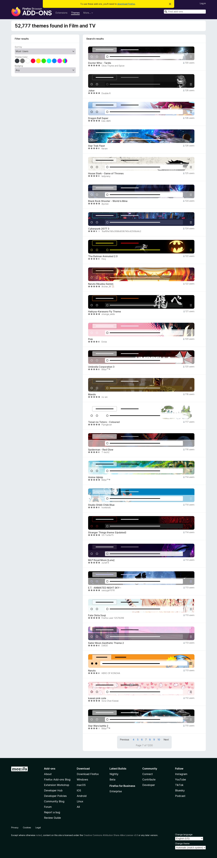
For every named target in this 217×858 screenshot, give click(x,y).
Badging (19, 66)
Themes (75, 12)
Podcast (180, 795)
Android (82, 795)
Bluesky (180, 790)
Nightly (114, 774)
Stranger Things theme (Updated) (107, 532)
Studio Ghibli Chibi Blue (101, 505)
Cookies (27, 827)
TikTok (179, 785)
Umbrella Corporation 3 (101, 366)
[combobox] (185, 12)
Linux (80, 801)
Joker (91, 90)
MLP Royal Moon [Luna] (101, 560)
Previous (124, 739)
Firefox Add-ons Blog (57, 779)
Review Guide (52, 817)
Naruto (92, 670)
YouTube (180, 779)
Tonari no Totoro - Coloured (104, 422)
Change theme (182, 843)
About (48, 774)
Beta (112, 779)
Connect (147, 774)
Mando (92, 394)
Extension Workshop (56, 785)
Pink (90, 339)
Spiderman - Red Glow (100, 449)
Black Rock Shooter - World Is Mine (108, 201)
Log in (203, 3)
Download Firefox (88, 774)
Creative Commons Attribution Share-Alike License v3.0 (111, 835)
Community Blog (54, 801)
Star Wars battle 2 (98, 725)
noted (39, 835)
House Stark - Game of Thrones (106, 173)
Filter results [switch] (22, 38)
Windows (82, 779)
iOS (79, 790)
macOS (81, 785)
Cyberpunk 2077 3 (98, 228)
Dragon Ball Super (98, 118)
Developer (148, 785)
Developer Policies (55, 795)
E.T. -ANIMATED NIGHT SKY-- (104, 587)
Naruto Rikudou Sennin (100, 284)
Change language (183, 834)
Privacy (14, 827)
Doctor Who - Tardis (99, 63)
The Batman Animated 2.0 (103, 256)
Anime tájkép (95, 477)
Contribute (148, 779)
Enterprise (116, 791)
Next (166, 739)
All (78, 806)
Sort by (18, 47)
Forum (48, 806)
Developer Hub (53, 790)
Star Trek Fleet (96, 145)
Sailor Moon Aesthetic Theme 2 (106, 643)
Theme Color (21, 57)
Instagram (181, 774)
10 (159, 739)
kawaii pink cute (97, 698)
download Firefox (126, 4)
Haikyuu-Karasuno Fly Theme (104, 311)
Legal (38, 827)
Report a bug (52, 812)
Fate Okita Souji (97, 615)
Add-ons (49, 768)
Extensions (61, 12)
